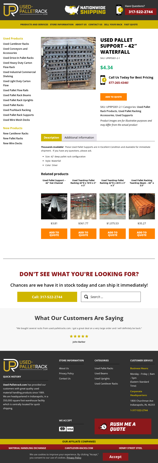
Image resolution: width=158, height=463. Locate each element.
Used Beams (101, 373)
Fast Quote (131, 24)
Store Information (62, 24)
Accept (115, 456)
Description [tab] (51, 137)
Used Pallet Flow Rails (15, 90)
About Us (81, 24)
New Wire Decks (12, 143)
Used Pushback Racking (17, 110)
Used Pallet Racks (13, 105)
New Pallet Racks (13, 138)
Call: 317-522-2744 (47, 297)
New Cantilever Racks (15, 133)
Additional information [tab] (79, 137)
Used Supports (124, 115)
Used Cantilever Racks (16, 44)
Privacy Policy (74, 457)
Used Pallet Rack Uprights (18, 100)
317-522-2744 (141, 11)
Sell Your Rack (113, 24)
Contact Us (95, 24)
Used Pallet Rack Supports (18, 115)
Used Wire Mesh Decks (16, 120)
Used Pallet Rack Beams (17, 95)
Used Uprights (102, 378)
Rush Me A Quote (123, 427)
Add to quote (113, 96)
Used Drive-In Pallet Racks (18, 58)
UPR (25, 10)
